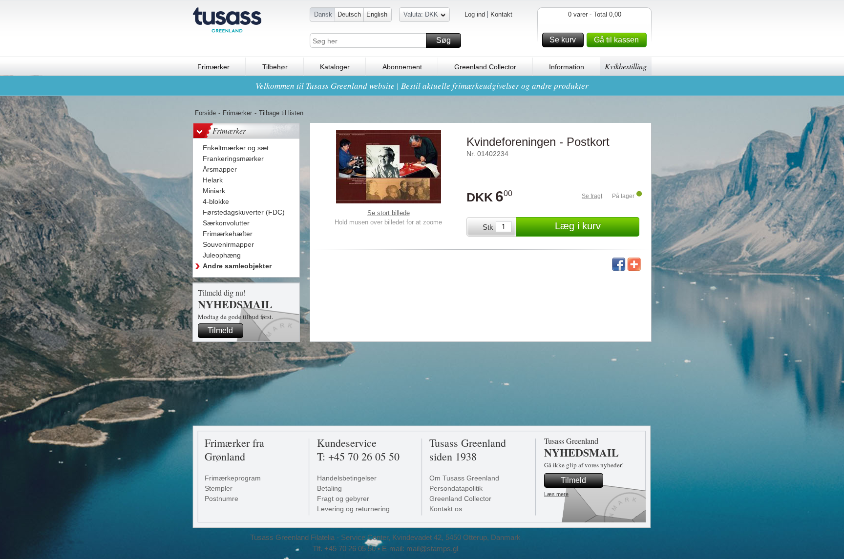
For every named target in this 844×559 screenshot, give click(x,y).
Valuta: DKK (420, 14)
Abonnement (402, 67)
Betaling (329, 488)
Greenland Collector (485, 67)
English (376, 14)
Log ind (474, 14)
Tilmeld (220, 330)
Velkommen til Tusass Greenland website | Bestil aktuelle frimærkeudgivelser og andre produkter (422, 85)
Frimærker (213, 67)
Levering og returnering (353, 509)
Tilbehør (275, 67)
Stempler (218, 488)
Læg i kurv (578, 225)
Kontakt (501, 14)
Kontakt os (445, 509)
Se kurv (562, 40)
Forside (205, 113)
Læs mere (556, 494)
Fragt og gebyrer (343, 498)
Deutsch (349, 14)
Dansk (323, 14)
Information (566, 67)
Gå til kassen (616, 40)
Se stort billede (388, 213)
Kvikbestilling (626, 66)
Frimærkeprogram (233, 478)
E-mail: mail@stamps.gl (420, 548)
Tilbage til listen (281, 113)
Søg (443, 40)
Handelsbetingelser (347, 478)
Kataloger (335, 67)
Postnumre (221, 498)
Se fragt (592, 196)
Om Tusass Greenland (464, 478)
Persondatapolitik (456, 488)
